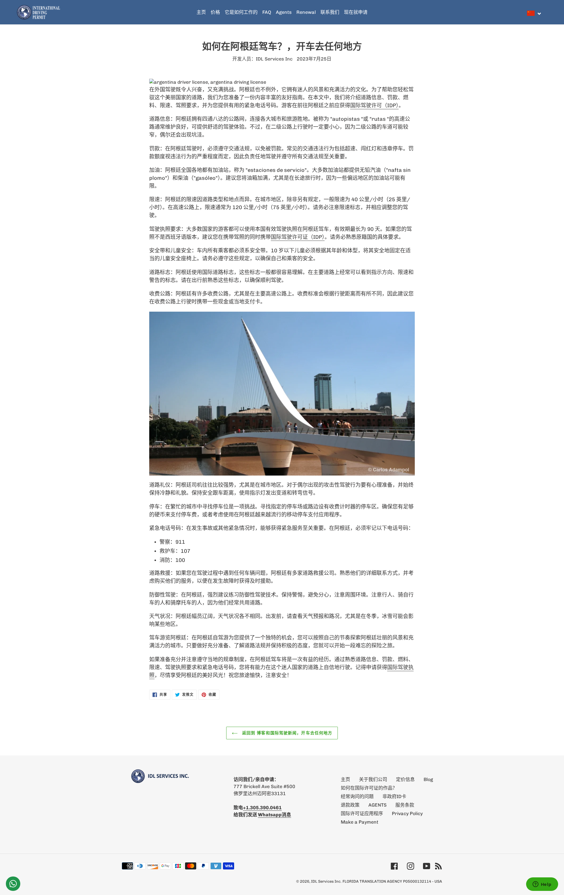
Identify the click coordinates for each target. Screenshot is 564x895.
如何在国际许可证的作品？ (369, 788)
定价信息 (405, 779)
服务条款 (404, 805)
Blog (428, 779)
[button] (534, 13)
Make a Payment (359, 822)
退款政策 (350, 805)
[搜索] (546, 12)
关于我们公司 (373, 779)
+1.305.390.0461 (262, 807)
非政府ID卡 (394, 796)
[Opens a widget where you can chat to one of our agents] (542, 884)
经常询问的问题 (357, 796)
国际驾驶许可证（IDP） (298, 237)
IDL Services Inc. (326, 881)
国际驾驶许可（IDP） (374, 105)
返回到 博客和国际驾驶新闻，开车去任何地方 (287, 733)
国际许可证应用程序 (362, 813)
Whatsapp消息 (274, 814)
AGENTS (377, 805)
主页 (345, 779)
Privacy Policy (407, 813)
